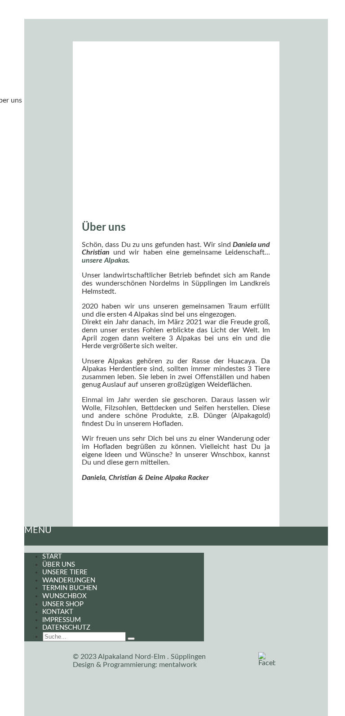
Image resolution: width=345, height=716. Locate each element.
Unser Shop (63, 604)
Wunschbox (64, 596)
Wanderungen (68, 580)
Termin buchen (69, 588)
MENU (38, 530)
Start (52, 556)
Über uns (58, 564)
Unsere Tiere (65, 572)
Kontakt (57, 612)
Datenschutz (66, 627)
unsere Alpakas (105, 260)
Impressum (61, 620)
